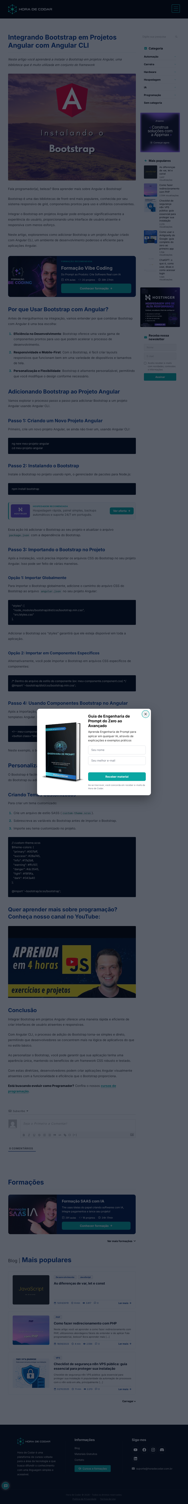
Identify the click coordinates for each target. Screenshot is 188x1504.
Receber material (117, 776)
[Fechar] (145, 714)
